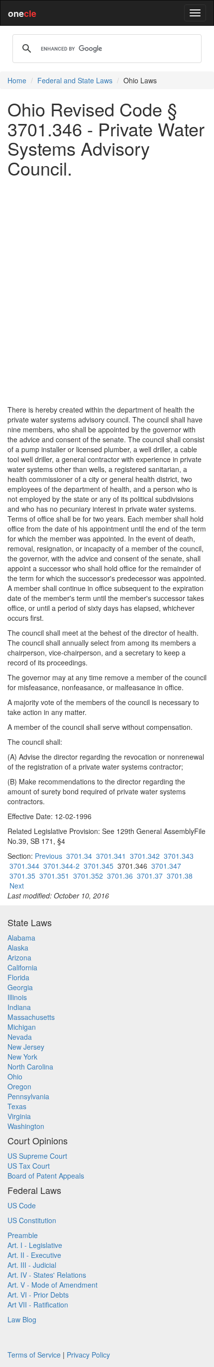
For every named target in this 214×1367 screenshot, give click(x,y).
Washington (25, 1126)
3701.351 (54, 876)
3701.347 (166, 866)
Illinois (17, 997)
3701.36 (120, 876)
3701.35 (22, 876)
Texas (16, 1106)
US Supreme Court (37, 1156)
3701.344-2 (61, 866)
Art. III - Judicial (31, 1265)
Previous (48, 856)
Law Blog (21, 1319)
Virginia (19, 1116)
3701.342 (145, 856)
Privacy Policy (88, 1355)
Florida (18, 977)
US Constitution (31, 1220)
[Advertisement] (107, 291)
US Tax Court (28, 1166)
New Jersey (25, 1047)
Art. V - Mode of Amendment (52, 1285)
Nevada (19, 1037)
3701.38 (180, 876)
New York (22, 1057)
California (22, 967)
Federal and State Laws (74, 80)
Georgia (20, 987)
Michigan (21, 1027)
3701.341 (111, 856)
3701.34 (79, 856)
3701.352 (88, 876)
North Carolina (30, 1066)
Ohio (14, 1076)
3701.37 (150, 876)
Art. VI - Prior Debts (38, 1295)
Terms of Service (34, 1355)
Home (16, 80)
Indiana (19, 1007)
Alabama (21, 938)
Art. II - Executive (34, 1255)
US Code (21, 1205)
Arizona (19, 957)
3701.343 (179, 856)
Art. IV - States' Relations (46, 1275)
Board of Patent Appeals (45, 1176)
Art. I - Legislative (34, 1245)
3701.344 (24, 866)
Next (16, 886)
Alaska (17, 947)
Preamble (22, 1235)
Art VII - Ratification (37, 1304)
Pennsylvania (28, 1096)
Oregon (19, 1086)
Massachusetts (31, 1017)
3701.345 (98, 866)
